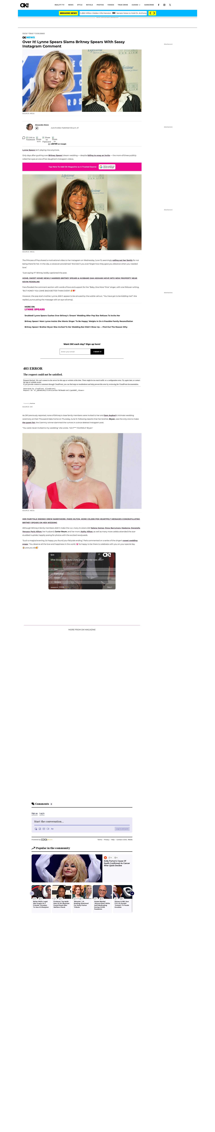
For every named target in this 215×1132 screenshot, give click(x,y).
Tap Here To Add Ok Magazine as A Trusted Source (72, 167)
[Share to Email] (54, 137)
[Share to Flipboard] (46, 137)
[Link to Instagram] (164, 4)
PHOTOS (100, 5)
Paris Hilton (36, 532)
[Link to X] (170, 4)
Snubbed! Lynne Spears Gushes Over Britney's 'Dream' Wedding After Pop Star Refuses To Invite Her (72, 316)
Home (24, 33)
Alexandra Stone (42, 125)
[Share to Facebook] (30, 137)
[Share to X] (38, 137)
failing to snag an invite (99, 155)
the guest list (28, 423)
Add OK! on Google (58, 144)
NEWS (70, 5)
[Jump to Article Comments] (23, 137)
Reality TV (59, 5)
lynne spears (40, 33)
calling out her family (122, 260)
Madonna (125, 528)
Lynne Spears (28, 150)
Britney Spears (55, 155)
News (31, 33)
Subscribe (149, 5)
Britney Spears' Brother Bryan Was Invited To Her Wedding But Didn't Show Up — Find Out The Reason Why (76, 327)
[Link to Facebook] (158, 4)
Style (79, 5)
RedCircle (32, 403)
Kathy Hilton (87, 532)
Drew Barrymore (113, 528)
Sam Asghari (110, 415)
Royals (89, 5)
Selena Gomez (97, 528)
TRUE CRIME (123, 5)
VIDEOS (111, 5)
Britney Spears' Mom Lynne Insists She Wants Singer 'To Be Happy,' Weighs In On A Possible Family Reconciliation (79, 321)
